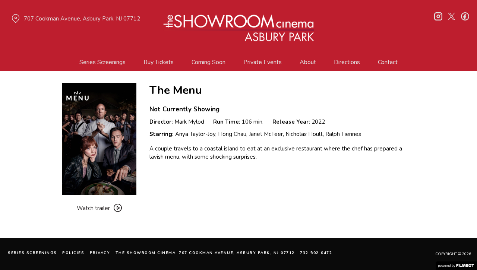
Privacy (100, 252)
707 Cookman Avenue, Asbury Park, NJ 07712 (82, 18)
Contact (388, 62)
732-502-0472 (316, 252)
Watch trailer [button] (93, 208)
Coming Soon (208, 62)
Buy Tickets (158, 62)
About (308, 62)
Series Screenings (102, 62)
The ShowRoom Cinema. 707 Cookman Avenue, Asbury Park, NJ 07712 (205, 252)
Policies (73, 252)
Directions (347, 62)
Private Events (262, 62)
